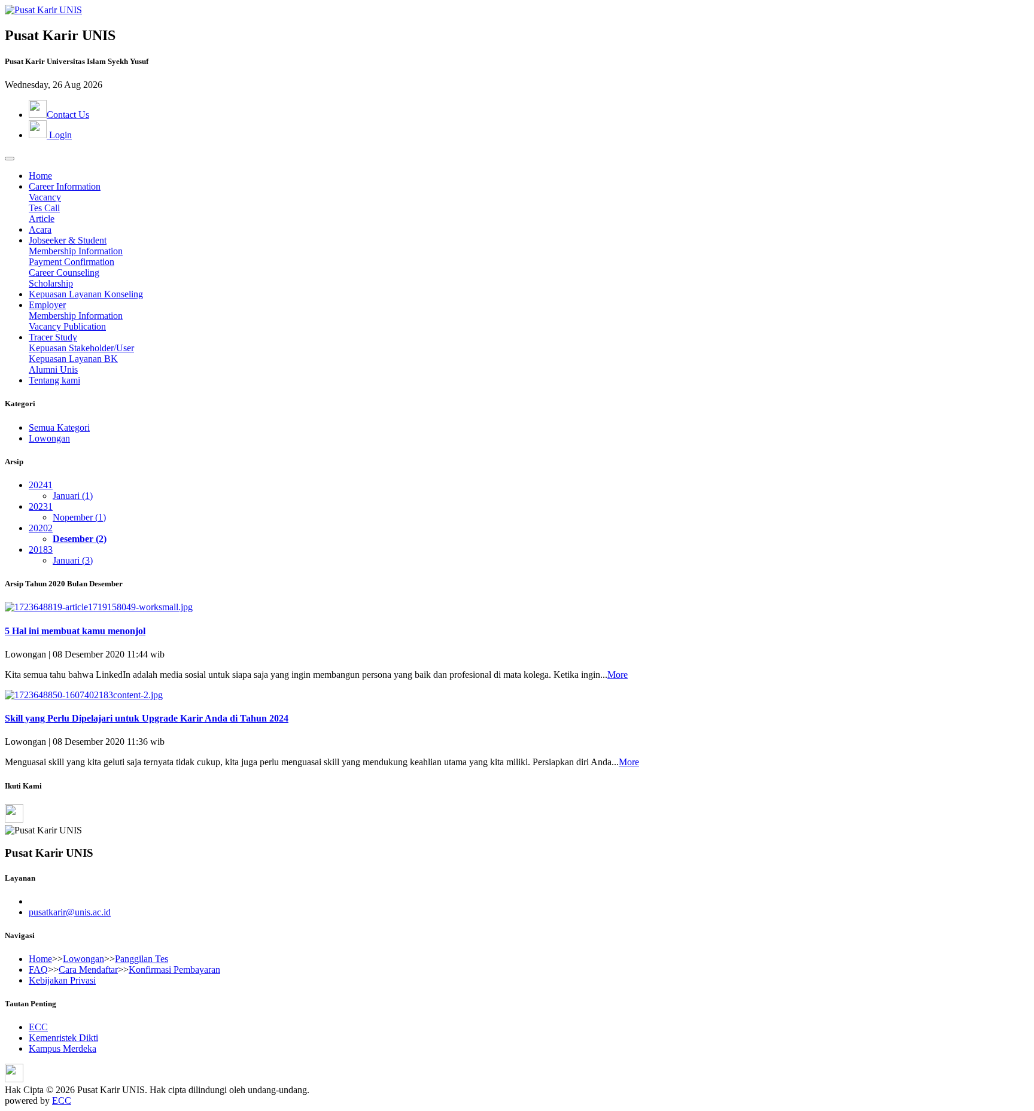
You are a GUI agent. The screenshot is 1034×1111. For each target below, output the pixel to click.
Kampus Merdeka (62, 1048)
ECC (38, 1027)
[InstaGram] (14, 819)
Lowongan (49, 438)
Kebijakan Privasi (62, 980)
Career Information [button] (65, 186)
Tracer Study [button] (53, 337)
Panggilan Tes (141, 959)
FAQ (38, 969)
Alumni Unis (53, 369)
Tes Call (44, 208)
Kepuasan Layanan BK (73, 359)
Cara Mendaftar (88, 969)
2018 (41, 549)
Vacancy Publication (67, 326)
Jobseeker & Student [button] (68, 240)
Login (59, 135)
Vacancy (45, 197)
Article (41, 219)
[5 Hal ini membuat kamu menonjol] (99, 607)
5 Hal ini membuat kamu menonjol (75, 631)
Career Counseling (64, 272)
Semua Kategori (59, 427)
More (617, 674)
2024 (41, 485)
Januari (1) (73, 496)
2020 (41, 528)
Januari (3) (73, 560)
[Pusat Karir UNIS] (43, 10)
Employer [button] (47, 305)
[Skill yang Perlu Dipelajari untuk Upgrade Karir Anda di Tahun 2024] (84, 695)
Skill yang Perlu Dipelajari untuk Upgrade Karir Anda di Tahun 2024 (146, 718)
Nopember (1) (79, 517)
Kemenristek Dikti (63, 1038)
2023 (41, 506)
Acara (40, 229)
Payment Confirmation (71, 262)
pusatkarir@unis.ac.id (70, 912)
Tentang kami (54, 380)
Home (40, 176)
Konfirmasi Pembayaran (174, 969)
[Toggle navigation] (9, 158)
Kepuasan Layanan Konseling (86, 294)
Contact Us (68, 114)
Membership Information (76, 251)
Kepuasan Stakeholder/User (81, 348)
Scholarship (51, 283)
